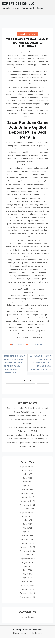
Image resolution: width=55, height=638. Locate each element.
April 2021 (27, 532)
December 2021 (27, 501)
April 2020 (27, 578)
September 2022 (27, 466)
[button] (52, 6)
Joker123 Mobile (36, 344)
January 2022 (27, 497)
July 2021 (27, 520)
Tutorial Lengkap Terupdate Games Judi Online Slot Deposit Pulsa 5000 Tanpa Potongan (14, 364)
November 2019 (27, 597)
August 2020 (27, 562)
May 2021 (27, 528)
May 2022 (27, 482)
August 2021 (27, 516)
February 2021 (27, 539)
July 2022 (27, 474)
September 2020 (27, 558)
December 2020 (27, 547)
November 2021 (27, 505)
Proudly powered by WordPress (27, 630)
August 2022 (27, 470)
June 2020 (27, 570)
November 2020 (27, 551)
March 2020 (27, 582)
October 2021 (27, 509)
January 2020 (27, 589)
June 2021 (27, 524)
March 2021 (27, 535)
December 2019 (27, 593)
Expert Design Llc (18, 4)
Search (27, 381)
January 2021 (27, 543)
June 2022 (27, 478)
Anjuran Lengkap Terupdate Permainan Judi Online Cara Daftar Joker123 (40, 363)
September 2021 (27, 512)
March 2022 (27, 489)
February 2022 (27, 493)
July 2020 (27, 566)
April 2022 (27, 486)
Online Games (18, 344)
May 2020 (27, 574)
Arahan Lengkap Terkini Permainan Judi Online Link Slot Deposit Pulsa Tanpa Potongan (27, 420)
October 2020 (27, 555)
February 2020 (27, 585)
